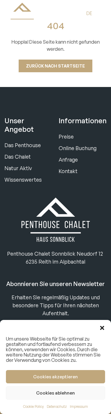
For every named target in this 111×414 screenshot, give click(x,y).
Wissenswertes (23, 179)
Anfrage (68, 159)
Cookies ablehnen (55, 393)
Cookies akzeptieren (55, 377)
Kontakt (68, 171)
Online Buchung (77, 148)
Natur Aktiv (18, 168)
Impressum (79, 406)
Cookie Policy (33, 406)
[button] (102, 327)
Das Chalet (17, 156)
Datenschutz (57, 406)
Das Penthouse (22, 145)
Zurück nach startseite (55, 65)
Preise (66, 136)
